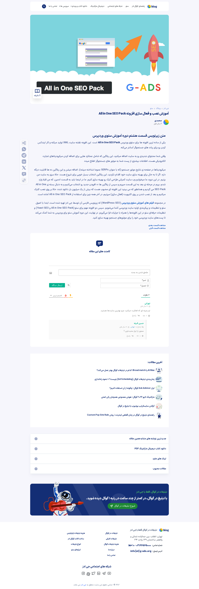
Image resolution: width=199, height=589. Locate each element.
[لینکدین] (24, 161)
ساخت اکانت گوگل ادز (76, 538)
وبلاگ (158, 108)
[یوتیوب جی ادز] (109, 573)
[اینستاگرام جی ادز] (83, 573)
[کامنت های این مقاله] (24, 174)
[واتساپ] (24, 149)
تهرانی (133, 327)
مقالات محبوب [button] (159, 468)
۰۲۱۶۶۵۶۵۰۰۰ (143, 545)
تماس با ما (53, 6)
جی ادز (166, 108)
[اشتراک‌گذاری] (24, 143)
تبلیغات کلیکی (111, 538)
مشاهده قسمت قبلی (157, 228)
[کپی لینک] (24, 180)
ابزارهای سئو (76, 549)
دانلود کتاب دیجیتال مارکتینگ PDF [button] (150, 448)
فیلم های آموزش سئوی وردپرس (138, 203)
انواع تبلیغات (76, 544)
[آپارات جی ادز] (89, 574)
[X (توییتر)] (24, 167)
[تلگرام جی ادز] (104, 573)
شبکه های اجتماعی (114, 6)
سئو (127, 6)
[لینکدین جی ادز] (99, 573)
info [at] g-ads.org (140, 551)
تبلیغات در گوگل (111, 533)
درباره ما (111, 549)
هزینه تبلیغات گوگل (111, 544)
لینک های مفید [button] (159, 458)
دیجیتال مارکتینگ (97, 6)
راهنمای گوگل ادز (138, 6)
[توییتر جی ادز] (93, 573)
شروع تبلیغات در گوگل (124, 506)
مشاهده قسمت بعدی (157, 225)
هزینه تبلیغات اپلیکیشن (76, 533)
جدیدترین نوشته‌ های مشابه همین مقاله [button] (147, 438)
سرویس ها (64, 6)
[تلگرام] (24, 155)
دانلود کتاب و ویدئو (79, 6)
